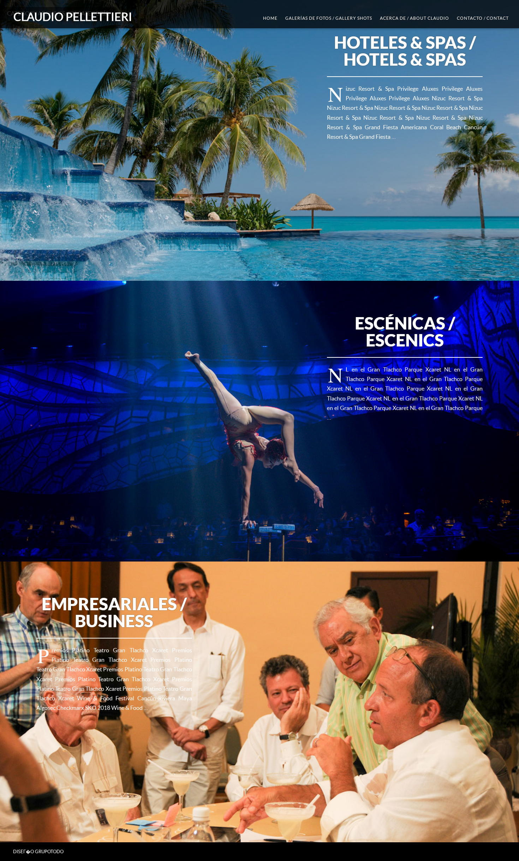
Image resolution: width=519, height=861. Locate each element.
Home (270, 18)
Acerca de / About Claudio (414, 18)
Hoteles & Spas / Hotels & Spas (405, 50)
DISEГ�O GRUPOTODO (38, 851)
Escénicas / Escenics (405, 331)
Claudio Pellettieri (72, 17)
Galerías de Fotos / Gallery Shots (328, 18)
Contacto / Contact (483, 18)
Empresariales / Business (114, 612)
